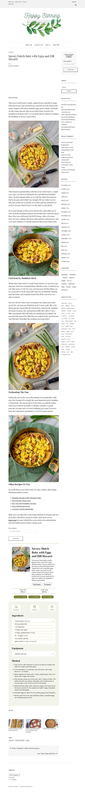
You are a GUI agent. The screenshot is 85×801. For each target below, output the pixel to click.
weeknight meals (65, 354)
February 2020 (65, 254)
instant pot (64, 328)
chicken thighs (70, 308)
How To (25, 2)
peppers (63, 341)
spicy (72, 352)
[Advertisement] (34, 81)
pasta (68, 339)
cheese (11, 740)
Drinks (63, 281)
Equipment (35, 609)
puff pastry (64, 344)
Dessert (65, 277)
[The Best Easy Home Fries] (50, 723)
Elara (10, 786)
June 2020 (64, 250)
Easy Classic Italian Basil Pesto (46, 753)
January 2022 (65, 208)
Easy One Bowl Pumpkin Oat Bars (24, 503)
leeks (73, 328)
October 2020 (65, 235)
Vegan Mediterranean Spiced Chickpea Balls (67, 157)
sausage (68, 349)
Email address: (13, 528)
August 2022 (65, 193)
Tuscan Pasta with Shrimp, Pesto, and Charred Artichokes (68, 122)
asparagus (64, 303)
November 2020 (66, 231)
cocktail (69, 310)
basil (62, 305)
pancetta (63, 339)
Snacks (68, 287)
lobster (63, 331)
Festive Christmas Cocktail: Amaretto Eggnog (25, 748)
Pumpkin (67, 346)
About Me (11, 2)
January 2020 (65, 257)
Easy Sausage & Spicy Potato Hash (67, 150)
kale (70, 328)
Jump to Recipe (13, 97)
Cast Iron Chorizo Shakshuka (22, 509)
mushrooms (68, 334)
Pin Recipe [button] (47, 584)
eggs (27, 740)
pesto (68, 341)
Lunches (63, 284)
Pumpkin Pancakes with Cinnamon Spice (27, 498)
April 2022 (64, 196)
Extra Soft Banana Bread (21, 506)
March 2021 (64, 223)
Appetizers (64, 274)
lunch (68, 331)
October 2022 (65, 189)
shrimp (63, 352)
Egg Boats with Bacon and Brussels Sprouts (15, 729)
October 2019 (65, 261)
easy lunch (64, 318)
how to (69, 281)
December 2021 (65, 212)
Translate (14, 779)
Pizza (62, 287)
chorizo (63, 310)
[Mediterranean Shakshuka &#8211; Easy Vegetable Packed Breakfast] (33, 723)
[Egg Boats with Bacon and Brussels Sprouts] (16, 723)
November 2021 (66, 215)
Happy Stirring (14, 66)
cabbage (67, 305)
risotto (73, 346)
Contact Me (18, 2)
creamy (68, 313)
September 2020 (66, 238)
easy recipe (71, 318)
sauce (62, 349)
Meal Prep (11, 4)
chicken (63, 308)
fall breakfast (69, 321)
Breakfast (11, 52)
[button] (53, 621)
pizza (73, 341)
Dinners (71, 277)
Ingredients (16, 609)
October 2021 (65, 219)
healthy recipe (69, 326)
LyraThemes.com (28, 786)
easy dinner (71, 316)
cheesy (73, 305)
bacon (70, 303)
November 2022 (66, 185)
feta (67, 323)
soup (68, 352)
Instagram (12, 520)
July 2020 (64, 246)
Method (52, 609)
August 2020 (65, 242)
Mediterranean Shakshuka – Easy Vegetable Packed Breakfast (33, 730)
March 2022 (64, 200)
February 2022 (65, 204)
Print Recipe (37, 584)
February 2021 (65, 227)
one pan (68, 336)
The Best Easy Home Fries (21, 501)
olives (62, 336)
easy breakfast (19, 740)
